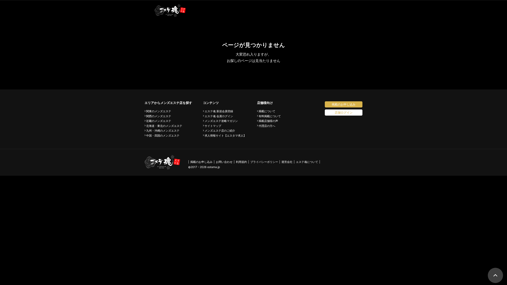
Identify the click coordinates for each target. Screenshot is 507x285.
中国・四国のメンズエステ (162, 135)
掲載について (267, 111)
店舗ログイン (344, 112)
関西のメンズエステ (158, 116)
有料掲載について (270, 116)
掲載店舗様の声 (268, 121)
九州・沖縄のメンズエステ (162, 130)
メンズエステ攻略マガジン (221, 121)
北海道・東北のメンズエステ (164, 125)
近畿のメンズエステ (158, 121)
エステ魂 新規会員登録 (219, 111)
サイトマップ (213, 125)
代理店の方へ (267, 125)
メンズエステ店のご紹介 (220, 130)
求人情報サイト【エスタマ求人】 (225, 135)
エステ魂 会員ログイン (219, 116)
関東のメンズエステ (158, 111)
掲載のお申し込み (343, 104)
